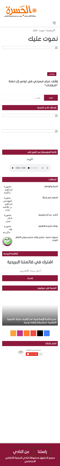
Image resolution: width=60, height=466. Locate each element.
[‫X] (40, 333)
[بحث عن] (5, 23)
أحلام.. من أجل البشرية (48, 215)
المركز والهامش (51, 186)
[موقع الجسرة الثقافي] (20, 10)
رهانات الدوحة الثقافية (48, 226)
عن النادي (21, 452)
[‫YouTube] (33, 333)
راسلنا (42, 452)
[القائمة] (54, 23)
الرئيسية (51, 30)
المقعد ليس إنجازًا (50, 197)
